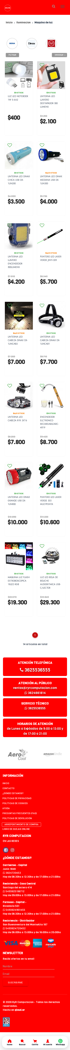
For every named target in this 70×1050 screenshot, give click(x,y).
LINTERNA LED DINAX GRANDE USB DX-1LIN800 (19, 500)
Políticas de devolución (17, 818)
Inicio (9, 22)
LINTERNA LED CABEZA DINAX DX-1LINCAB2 (18, 340)
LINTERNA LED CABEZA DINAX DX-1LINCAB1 (50, 340)
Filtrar (12, 55)
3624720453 (13, 873)
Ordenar (59, 55)
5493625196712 (14, 891)
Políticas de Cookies (15, 803)
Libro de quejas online (16, 829)
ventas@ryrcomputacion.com (35, 688)
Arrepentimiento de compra (21, 824)
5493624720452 (15, 928)
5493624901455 (15, 910)
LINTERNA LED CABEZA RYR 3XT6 (17, 418)
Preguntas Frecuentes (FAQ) (19, 813)
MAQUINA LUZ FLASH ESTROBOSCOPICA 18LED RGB (19, 581)
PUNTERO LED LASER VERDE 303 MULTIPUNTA (50, 500)
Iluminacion (23, 22)
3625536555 (37, 670)
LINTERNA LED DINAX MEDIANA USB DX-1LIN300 (51, 180)
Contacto (8, 788)
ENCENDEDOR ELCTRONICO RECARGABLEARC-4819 (49, 422)
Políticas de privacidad (16, 798)
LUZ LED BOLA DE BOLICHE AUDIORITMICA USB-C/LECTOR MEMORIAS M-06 (50, 584)
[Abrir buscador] (53, 6)
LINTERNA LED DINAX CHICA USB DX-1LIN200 (19, 180)
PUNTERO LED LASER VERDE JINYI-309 (50, 258)
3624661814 (36, 693)
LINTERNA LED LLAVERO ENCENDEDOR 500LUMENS (15, 262)
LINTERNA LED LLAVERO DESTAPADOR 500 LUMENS (49, 101)
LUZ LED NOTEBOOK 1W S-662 (18, 98)
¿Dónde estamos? (13, 793)
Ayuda (6, 808)
